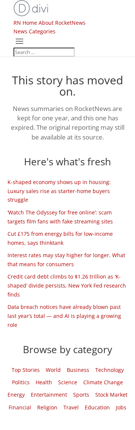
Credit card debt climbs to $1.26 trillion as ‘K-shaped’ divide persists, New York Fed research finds (67, 285)
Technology (109, 369)
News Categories (35, 31)
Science (67, 382)
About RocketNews (62, 22)
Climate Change (103, 382)
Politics (21, 382)
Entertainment (49, 394)
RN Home (25, 22)
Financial (20, 407)
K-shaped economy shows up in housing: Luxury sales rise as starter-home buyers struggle (59, 191)
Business (78, 369)
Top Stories (26, 369)
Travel (71, 407)
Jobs (121, 407)
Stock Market (111, 394)
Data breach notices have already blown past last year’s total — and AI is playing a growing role (64, 315)
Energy (16, 394)
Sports (81, 394)
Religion (47, 407)
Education (97, 407)
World (53, 369)
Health (44, 382)
